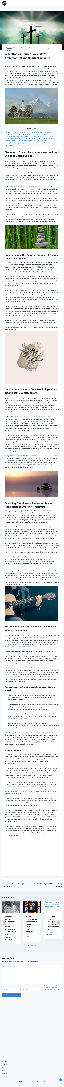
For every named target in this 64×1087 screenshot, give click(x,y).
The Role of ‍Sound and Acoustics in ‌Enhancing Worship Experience (27, 141)
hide (34, 129)
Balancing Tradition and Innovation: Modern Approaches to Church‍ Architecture (31, 138)
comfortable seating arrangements (16, 561)
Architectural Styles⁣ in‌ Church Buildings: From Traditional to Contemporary (29, 136)
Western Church (10, 62)
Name (5, 989)
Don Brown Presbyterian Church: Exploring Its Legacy (48, 883)
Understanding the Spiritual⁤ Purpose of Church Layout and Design (27, 134)
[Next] (59, 922)
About (4, 1070)
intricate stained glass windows (26, 759)
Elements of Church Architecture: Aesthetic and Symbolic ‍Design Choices (29, 132)
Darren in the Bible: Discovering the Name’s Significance (14, 883)
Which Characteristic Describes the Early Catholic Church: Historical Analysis (31, 924)
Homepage (5, 1064)
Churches (8, 50)
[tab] (28, 945)
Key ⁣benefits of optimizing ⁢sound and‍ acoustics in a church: (27, 143)
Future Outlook (10, 145)
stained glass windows (48, 269)
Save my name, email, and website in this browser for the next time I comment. (52, 987)
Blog (3, 1067)
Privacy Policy (41, 1082)
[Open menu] (60, 3)
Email (25, 989)
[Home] (5, 48)
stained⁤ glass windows (28, 547)
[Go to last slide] (5, 922)
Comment (6, 967)
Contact (4, 1073)
